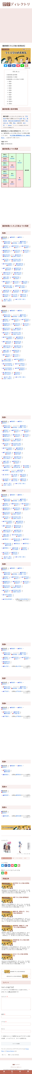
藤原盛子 (5, 160)
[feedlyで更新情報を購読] (2, 873)
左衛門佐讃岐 (8, 287)
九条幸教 (20, 470)
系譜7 (10, 94)
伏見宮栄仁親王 (16, 259)
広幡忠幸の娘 (16, 539)
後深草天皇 (17, 250)
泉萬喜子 (22, 369)
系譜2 (10, 83)
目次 (14, 71)
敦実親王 (5, 173)
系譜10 (10, 101)
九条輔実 (6, 470)
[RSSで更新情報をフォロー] (6, 873)
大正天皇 (14, 295)
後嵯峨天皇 (7, 250)
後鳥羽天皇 (15, 246)
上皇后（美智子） (8, 300)
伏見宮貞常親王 (8, 599)
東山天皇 (25, 281)
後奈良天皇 (7, 272)
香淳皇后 (23, 296)
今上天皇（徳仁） (21, 299)
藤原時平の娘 (5, 177)
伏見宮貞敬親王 (20, 364)
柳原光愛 (15, 548)
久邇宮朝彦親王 (20, 368)
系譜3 (10, 85)
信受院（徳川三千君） (17, 471)
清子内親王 (7, 466)
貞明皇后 (14, 296)
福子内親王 (8, 359)
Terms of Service (10, 1051)
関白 (14, 123)
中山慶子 (25, 292)
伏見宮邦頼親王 (8, 364)
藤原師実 (6, 795)
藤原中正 (5, 164)
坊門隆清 (6, 716)
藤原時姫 (12, 166)
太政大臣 (13, 120)
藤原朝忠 (5, 181)
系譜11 (10, 103)
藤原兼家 (12, 158)
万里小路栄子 (7, 274)
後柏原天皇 (18, 268)
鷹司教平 (17, 466)
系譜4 (10, 88)
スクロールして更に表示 (23, 853)
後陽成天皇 (16, 277)
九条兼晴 (26, 466)
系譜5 (10, 90)
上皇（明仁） (9, 299)
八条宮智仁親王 (17, 534)
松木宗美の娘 (8, 365)
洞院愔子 (17, 252)
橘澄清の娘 (5, 169)
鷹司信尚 (7, 467)
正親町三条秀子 (16, 256)
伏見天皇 (26, 250)
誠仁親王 (6, 277)
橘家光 (20, 237)
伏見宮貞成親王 (8, 264)
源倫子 (19, 179)
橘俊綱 (13, 237)
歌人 (24, 118)
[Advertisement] (16, 26)
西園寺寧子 (7, 256)
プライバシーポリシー (16, 1067)
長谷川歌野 (15, 549)
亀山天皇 (6, 666)
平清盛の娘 (16, 713)
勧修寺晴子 (6, 278)
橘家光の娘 (7, 241)
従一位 (6, 123)
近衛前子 (16, 278)
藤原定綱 (6, 816)
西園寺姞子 (7, 252)
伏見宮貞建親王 (19, 359)
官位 (27, 120)
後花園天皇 (20, 264)
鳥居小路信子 (8, 369)
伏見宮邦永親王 (7, 361)
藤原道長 (18, 120)
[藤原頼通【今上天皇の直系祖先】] (14, 65)
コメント (4, 996)
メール (4, 1021)
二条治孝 (14, 474)
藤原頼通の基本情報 (12, 74)
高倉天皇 (6, 247)
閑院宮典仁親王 (20, 286)
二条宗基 (6, 474)
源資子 (7, 261)
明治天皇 (6, 295)
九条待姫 (26, 467)
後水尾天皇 (7, 281)
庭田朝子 (8, 269)
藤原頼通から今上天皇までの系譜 (15, 79)
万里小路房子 (17, 274)
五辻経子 (26, 252)
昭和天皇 (23, 295)
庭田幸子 (9, 265)
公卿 (20, 118)
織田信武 (17, 540)
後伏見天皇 (7, 255)
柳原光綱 (8, 545)
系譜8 (10, 97)
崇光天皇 (6, 259)
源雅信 (12, 175)
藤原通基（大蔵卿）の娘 (19, 243)
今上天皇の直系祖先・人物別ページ (21, 858)
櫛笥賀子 (25, 283)
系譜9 (10, 99)
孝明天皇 (25, 290)
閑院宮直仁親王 (8, 286)
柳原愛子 (6, 296)
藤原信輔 (7, 243)
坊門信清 (6, 691)
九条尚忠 (23, 474)
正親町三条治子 (16, 261)
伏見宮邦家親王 (8, 368)
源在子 (17, 247)
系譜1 (10, 81)
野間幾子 (6, 480)
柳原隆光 (6, 548)
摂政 (9, 120)
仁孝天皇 (16, 290)
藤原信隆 (23, 241)
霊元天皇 (16, 281)
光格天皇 (6, 290)
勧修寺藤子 (18, 269)
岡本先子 (21, 361)
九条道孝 (6, 479)
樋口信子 (14, 476)
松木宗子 (16, 283)
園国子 (8, 283)
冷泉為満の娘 (16, 467)
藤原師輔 (5, 156)
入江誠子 (22, 365)
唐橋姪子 (23, 476)
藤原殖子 (6, 246)
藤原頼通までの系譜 (12, 77)
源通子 (27, 247)
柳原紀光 (17, 543)
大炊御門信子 (19, 265)
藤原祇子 (4, 238)
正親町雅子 (16, 292)
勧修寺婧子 (6, 292)
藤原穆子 (12, 183)
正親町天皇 (18, 272)
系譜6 (10, 92)
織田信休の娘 (7, 543)
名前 (3, 1014)
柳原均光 (26, 543)
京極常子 (19, 536)
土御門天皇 (26, 246)
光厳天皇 (18, 255)
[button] (28, 658)
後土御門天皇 (7, 268)
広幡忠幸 (6, 539)
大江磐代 (22, 287)
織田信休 (26, 539)
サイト (3, 1029)
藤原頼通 (9, 125)
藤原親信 (6, 774)
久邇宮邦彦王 (7, 372)
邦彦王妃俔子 (7, 374)
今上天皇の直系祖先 (7, 858)
